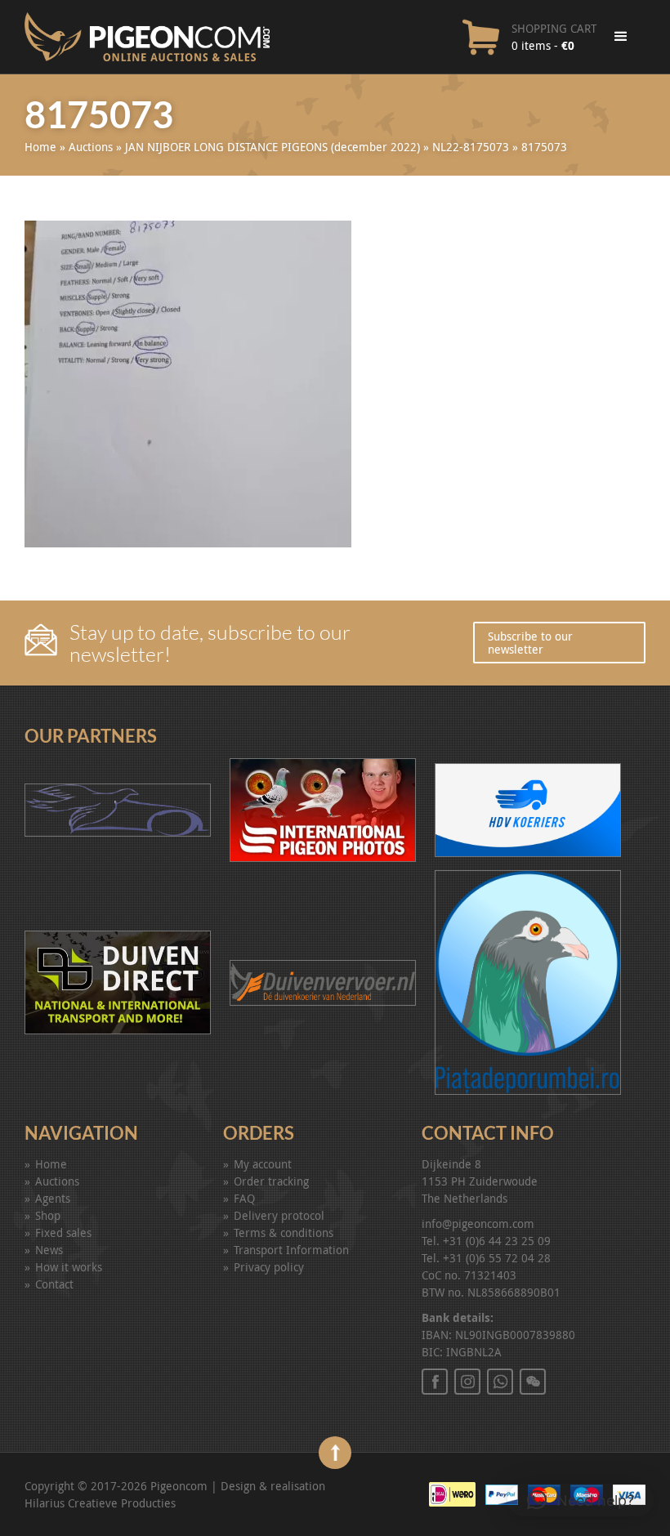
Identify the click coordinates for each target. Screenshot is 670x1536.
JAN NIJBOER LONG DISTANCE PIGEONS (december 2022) (272, 146)
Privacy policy (269, 1267)
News (49, 1249)
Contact (54, 1284)
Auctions (91, 146)
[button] (580, 1500)
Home (40, 146)
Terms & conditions (283, 1232)
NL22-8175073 (470, 146)
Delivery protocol (279, 1215)
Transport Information (291, 1249)
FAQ (244, 1198)
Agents (52, 1198)
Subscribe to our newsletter (530, 642)
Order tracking (271, 1181)
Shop (47, 1215)
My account (263, 1164)
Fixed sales (63, 1232)
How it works (68, 1267)
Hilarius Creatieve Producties (100, 1503)
